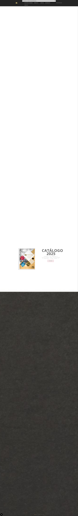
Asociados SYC (47, 2)
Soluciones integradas (28, 2)
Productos (36, 2)
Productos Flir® (26, 264)
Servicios (42, 2)
